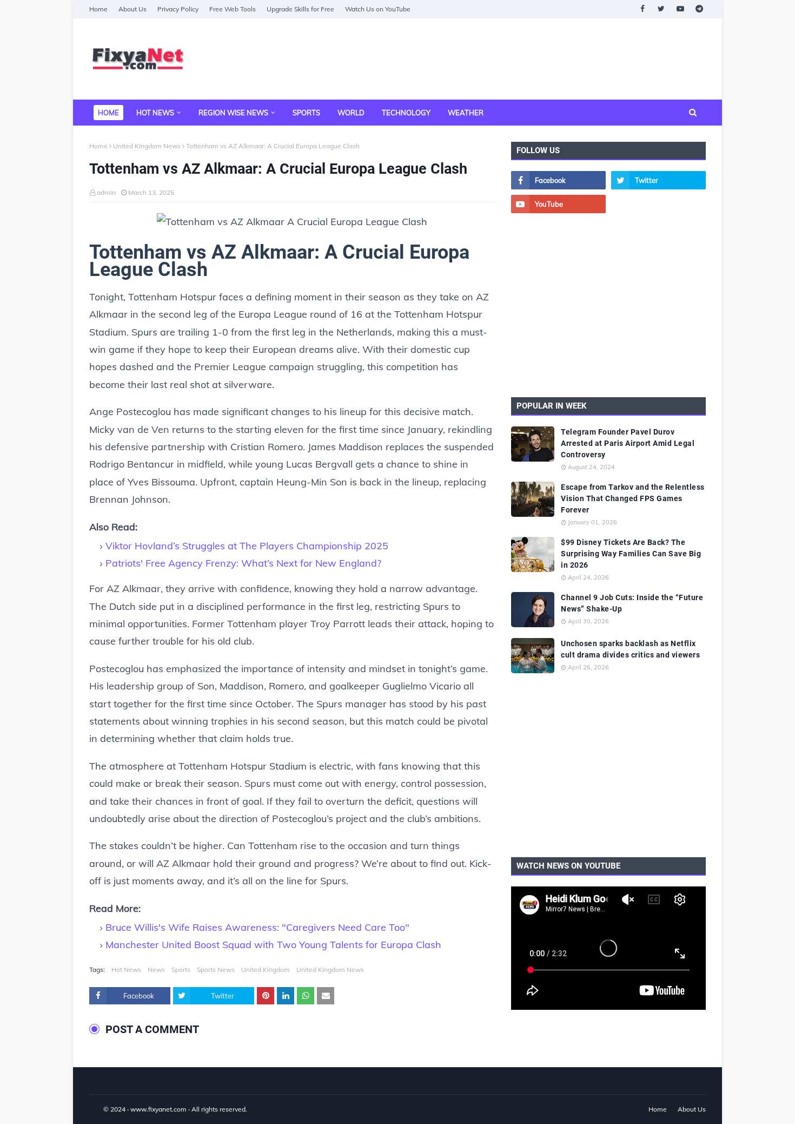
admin (106, 192)
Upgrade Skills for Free (300, 9)
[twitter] (661, 9)
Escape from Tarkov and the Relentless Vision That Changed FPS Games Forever (633, 498)
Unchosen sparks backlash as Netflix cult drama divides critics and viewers (630, 649)
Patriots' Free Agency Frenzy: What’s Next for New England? (243, 563)
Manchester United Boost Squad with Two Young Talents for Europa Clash (273, 944)
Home (98, 9)
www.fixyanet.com (158, 1109)
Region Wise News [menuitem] (233, 112)
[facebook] (642, 9)
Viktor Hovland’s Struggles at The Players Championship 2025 (246, 546)
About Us (132, 9)
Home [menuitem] (108, 112)
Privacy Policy (177, 9)
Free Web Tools (232, 9)
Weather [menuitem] (465, 112)
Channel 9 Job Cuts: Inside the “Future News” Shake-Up (632, 603)
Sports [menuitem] (306, 112)
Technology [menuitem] (406, 112)
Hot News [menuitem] (155, 112)
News (156, 969)
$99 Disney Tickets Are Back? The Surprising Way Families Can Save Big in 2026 (631, 553)
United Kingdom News (147, 146)
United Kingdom (265, 969)
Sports (180, 969)
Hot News (126, 969)
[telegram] (699, 9)
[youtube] (680, 9)
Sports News (216, 969)
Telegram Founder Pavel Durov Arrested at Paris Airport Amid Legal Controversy (627, 443)
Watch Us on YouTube (377, 9)
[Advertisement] (509, 59)
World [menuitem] (351, 112)
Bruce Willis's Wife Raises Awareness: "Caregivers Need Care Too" (257, 927)
